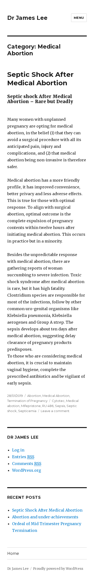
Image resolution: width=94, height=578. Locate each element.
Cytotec (58, 401)
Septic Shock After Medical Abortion (40, 78)
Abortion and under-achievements (45, 516)
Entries (23, 456)
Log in (18, 450)
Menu (79, 18)
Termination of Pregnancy (27, 401)
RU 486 (48, 406)
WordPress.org (26, 470)
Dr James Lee (27, 17)
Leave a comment (55, 411)
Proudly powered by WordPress (58, 569)
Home (13, 553)
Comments (26, 463)
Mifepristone (31, 406)
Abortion (34, 396)
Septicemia (27, 411)
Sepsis (60, 406)
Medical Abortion (55, 396)
